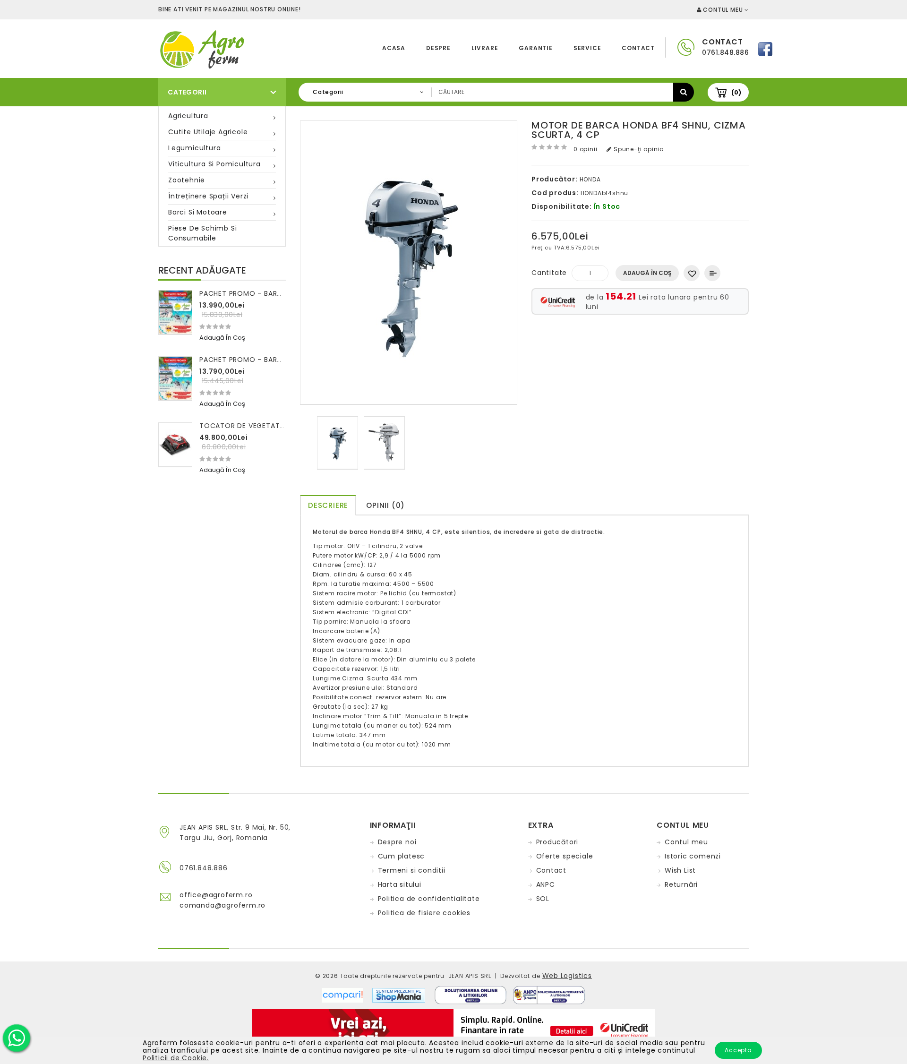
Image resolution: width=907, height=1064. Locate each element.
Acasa (393, 48)
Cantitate (549, 272)
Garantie (535, 48)
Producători (557, 842)
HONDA (590, 179)
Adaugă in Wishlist (692, 273)
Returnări (681, 884)
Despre (438, 48)
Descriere (328, 505)
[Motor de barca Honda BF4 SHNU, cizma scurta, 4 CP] (337, 443)
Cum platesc (401, 856)
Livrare (484, 48)
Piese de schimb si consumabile (202, 233)
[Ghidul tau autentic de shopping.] (347, 994)
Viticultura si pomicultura (214, 164)
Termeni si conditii (411, 870)
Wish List (680, 870)
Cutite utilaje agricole (208, 132)
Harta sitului (399, 884)
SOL (542, 898)
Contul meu (686, 842)
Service (587, 48)
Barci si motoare (197, 212)
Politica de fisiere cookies (424, 913)
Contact (638, 48)
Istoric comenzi (693, 856)
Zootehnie (186, 180)
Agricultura (188, 115)
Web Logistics (567, 975)
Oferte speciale (564, 856)
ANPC (545, 884)
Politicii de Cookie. (176, 1058)
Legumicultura (194, 148)
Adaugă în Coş (647, 273)
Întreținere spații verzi (208, 196)
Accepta (738, 1050)
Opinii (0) (385, 505)
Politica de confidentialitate (429, 898)
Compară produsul (712, 273)
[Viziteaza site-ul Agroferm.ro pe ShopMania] (398, 994)
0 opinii (585, 149)
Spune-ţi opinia (638, 149)
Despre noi (397, 842)
